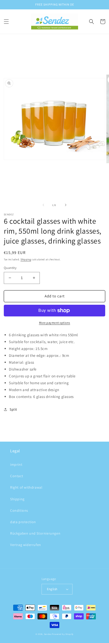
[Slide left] (43, 205)
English (52, 589)
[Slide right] (65, 205)
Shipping (26, 259)
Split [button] (13, 409)
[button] (6, 21)
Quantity (10, 268)
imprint (16, 464)
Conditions (19, 510)
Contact (16, 476)
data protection (23, 522)
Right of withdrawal (26, 487)
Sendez (47, 634)
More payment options (54, 323)
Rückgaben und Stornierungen (35, 533)
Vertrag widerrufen (25, 544)
